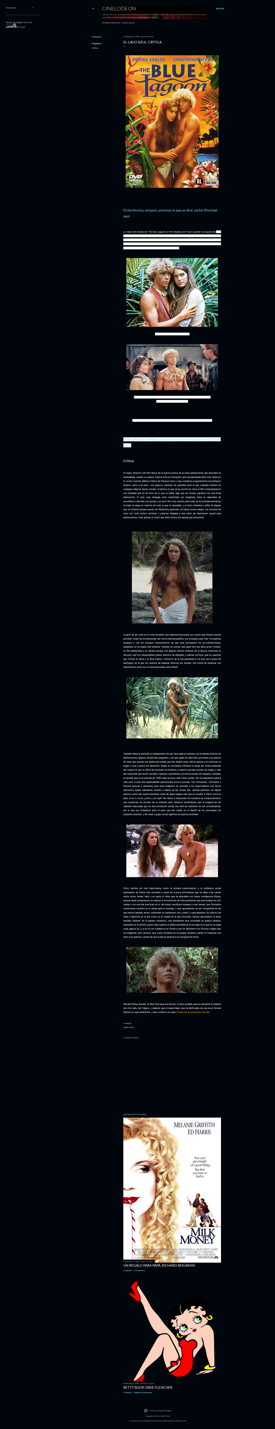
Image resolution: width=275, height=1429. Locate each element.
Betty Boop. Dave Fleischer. (148, 1387)
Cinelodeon (119, 8)
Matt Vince (165, 1416)
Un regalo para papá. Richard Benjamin (159, 1265)
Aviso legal (128, 23)
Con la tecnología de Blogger (160, 1410)
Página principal (111, 23)
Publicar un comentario (143, 1392)
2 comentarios (139, 1270)
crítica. (95, 48)
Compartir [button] (97, 36)
